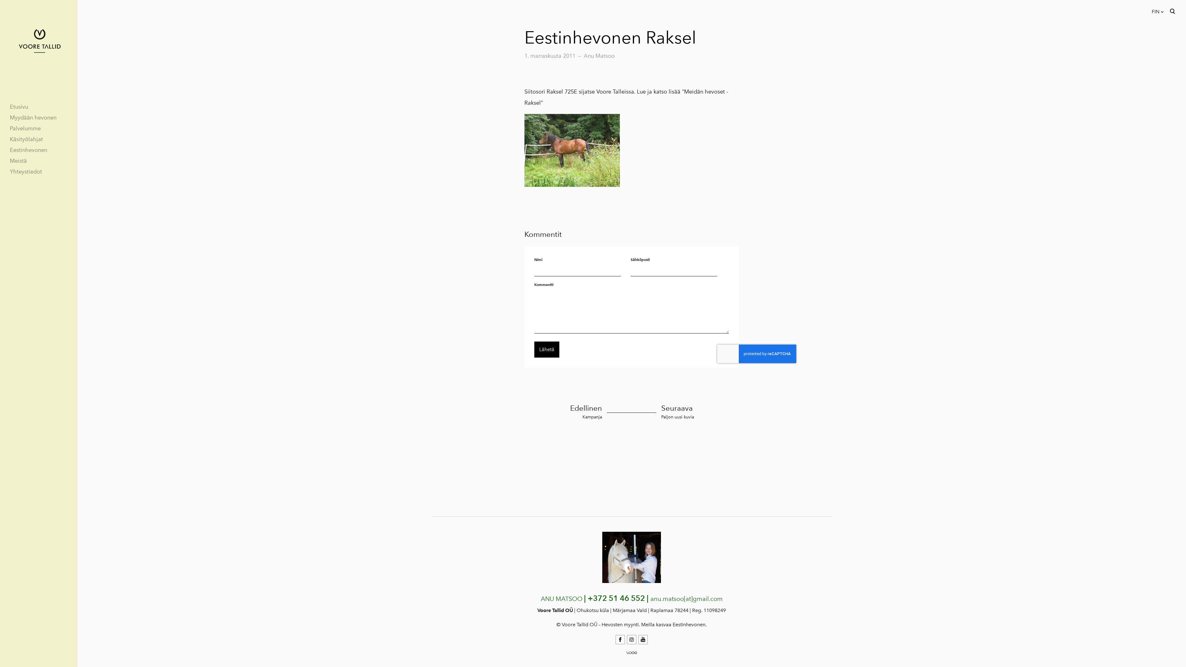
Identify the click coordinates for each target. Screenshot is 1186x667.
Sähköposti (640, 259)
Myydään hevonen (33, 117)
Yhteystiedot (26, 171)
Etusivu (19, 106)
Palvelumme (25, 128)
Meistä (18, 160)
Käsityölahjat (26, 139)
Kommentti (543, 284)
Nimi (538, 259)
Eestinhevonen (28, 150)
